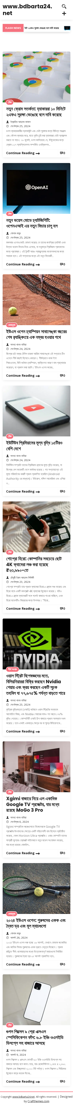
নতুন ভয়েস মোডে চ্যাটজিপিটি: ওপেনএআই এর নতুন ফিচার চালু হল (32, 223)
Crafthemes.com (38, 1101)
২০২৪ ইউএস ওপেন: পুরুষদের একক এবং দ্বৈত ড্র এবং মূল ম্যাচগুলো (36, 923)
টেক (10, 102)
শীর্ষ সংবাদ (12, 669)
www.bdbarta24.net (27, 9)
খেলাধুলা (11, 325)
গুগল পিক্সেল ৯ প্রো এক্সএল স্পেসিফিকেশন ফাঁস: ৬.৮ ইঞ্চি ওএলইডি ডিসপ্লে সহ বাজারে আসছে (34, 1037)
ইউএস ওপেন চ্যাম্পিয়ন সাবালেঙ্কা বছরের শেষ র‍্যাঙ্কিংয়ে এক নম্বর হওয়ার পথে (36, 334)
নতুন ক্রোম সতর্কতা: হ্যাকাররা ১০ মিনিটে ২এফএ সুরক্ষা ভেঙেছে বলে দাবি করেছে (35, 112)
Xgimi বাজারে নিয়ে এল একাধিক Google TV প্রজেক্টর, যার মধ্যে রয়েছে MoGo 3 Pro (32, 804)
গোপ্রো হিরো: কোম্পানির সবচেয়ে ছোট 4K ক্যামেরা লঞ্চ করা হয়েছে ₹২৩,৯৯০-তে (33, 564)
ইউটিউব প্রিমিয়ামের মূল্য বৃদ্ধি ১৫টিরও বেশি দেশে (34, 446)
